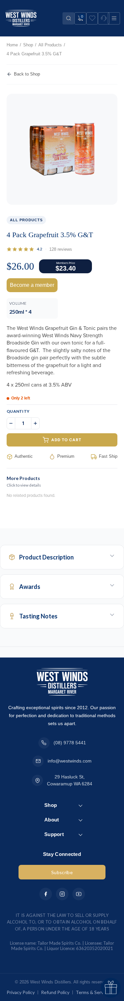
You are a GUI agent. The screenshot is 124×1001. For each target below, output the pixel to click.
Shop (28, 44)
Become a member (32, 285)
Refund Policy (55, 992)
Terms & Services (94, 992)
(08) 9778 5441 (70, 742)
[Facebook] (45, 894)
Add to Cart (66, 440)
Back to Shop (27, 74)
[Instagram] (62, 894)
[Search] (68, 18)
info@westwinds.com (70, 761)
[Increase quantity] (35, 423)
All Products (50, 44)
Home (12, 44)
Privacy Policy (21, 992)
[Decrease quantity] (11, 423)
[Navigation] (114, 18)
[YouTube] (78, 894)
